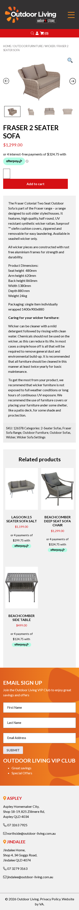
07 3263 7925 (17, 825)
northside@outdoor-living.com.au (31, 833)
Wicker (50, 46)
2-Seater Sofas (51, 428)
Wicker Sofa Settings (31, 437)
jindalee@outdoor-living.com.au (30, 877)
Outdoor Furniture (28, 46)
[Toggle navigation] (71, 15)
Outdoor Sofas (60, 432)
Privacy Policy (50, 899)
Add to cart (35, 184)
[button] (32, 33)
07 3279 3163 (17, 868)
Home (7, 46)
